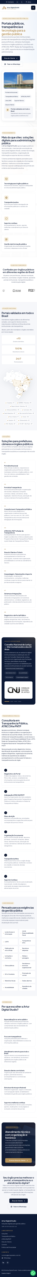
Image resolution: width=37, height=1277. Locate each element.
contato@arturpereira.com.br (11, 1242)
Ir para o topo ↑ (6, 1260)
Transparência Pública (8, 1223)
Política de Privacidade (9, 1234)
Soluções (5, 1220)
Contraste (11, 2)
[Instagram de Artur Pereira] (7, 1249)
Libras (29, 2)
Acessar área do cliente (18, 1147)
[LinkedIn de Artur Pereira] (3, 1249)
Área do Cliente (10, 58)
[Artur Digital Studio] (11, 7)
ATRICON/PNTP (6, 1225)
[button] (33, 1273)
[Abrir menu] (33, 8)
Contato (4, 1231)
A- (22, 2)
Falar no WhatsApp (13, 64)
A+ (17, 2)
